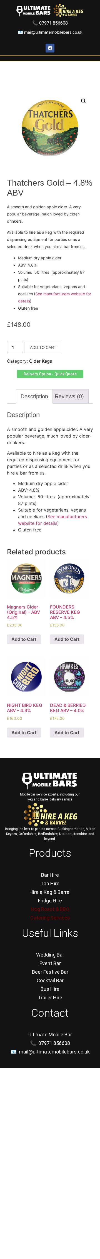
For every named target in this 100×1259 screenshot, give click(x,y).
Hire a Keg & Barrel (50, 892)
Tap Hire (50, 883)
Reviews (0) (69, 396)
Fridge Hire (50, 901)
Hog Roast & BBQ (50, 909)
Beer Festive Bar (50, 972)
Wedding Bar (50, 955)
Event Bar (50, 963)
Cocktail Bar (50, 980)
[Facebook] (50, 48)
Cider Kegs (40, 361)
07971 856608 (53, 23)
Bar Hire (50, 875)
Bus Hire (50, 989)
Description (34, 396)
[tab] (34, 396)
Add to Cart (43, 347)
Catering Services (50, 918)
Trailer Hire (50, 997)
